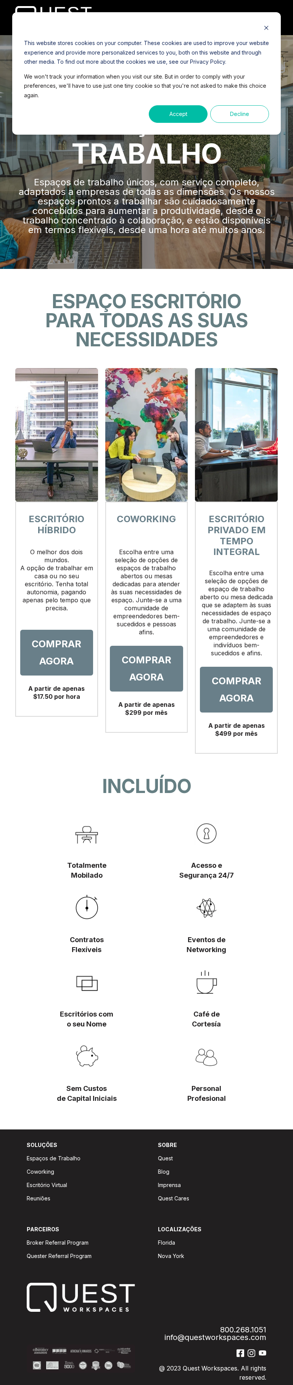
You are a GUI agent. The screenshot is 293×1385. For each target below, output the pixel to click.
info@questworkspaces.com (215, 1337)
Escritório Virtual (47, 1185)
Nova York (171, 1256)
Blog (163, 1171)
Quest (165, 1158)
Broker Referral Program (58, 1242)
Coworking (40, 1171)
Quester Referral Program (59, 1256)
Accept (178, 114)
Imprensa (169, 1185)
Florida (166, 1242)
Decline (239, 114)
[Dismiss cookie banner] (266, 29)
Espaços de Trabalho (53, 1158)
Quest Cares (173, 1198)
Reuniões (38, 1198)
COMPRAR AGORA (56, 652)
